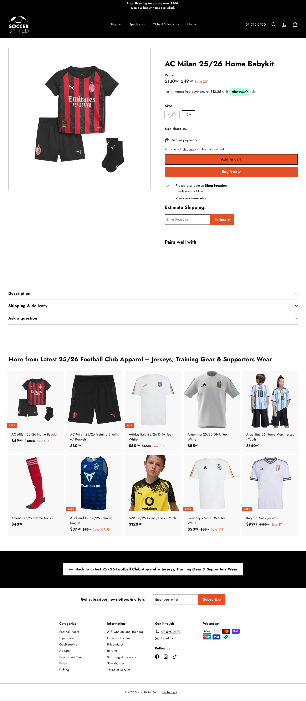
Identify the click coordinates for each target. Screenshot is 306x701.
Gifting (64, 670)
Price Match (115, 644)
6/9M (173, 115)
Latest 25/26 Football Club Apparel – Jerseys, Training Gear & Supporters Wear (156, 359)
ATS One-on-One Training (125, 631)
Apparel (65, 650)
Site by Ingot (169, 692)
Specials (135, 24)
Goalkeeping (68, 644)
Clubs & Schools (164, 24)
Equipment (67, 638)
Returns (112, 650)
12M (188, 114)
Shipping (188, 149)
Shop (114, 24)
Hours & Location (119, 638)
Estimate (222, 219)
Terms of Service (119, 670)
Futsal (63, 663)
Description (19, 293)
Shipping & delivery (27, 306)
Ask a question (22, 318)
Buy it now (231, 171)
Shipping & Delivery (121, 657)
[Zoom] (80, 119)
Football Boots (69, 631)
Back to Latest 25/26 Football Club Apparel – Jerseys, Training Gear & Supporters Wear (155, 569)
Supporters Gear (71, 657)
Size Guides (115, 663)
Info (190, 24)
